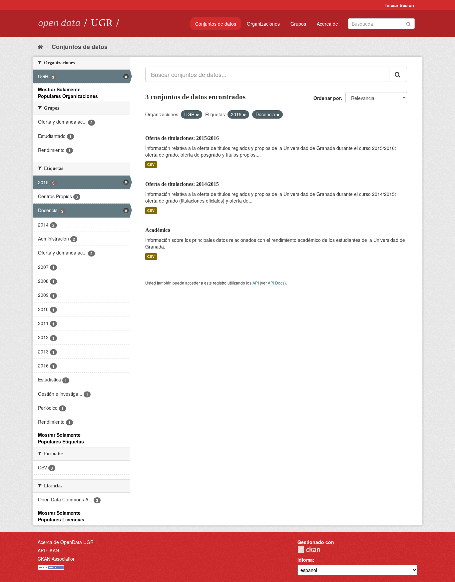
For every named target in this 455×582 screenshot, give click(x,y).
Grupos (298, 23)
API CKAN (48, 550)
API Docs (276, 283)
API (255, 283)
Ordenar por (327, 98)
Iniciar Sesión (399, 5)
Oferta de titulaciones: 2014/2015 (182, 184)
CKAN (308, 549)
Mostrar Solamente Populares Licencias (61, 516)
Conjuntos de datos (215, 23)
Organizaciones (263, 23)
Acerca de (327, 23)
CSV (151, 164)
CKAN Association (57, 558)
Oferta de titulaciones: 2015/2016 (182, 138)
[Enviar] (408, 23)
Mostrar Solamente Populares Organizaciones (68, 92)
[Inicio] (40, 46)
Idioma (305, 559)
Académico (157, 230)
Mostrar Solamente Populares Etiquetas (61, 438)
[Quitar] (197, 114)
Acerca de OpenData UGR (66, 542)
